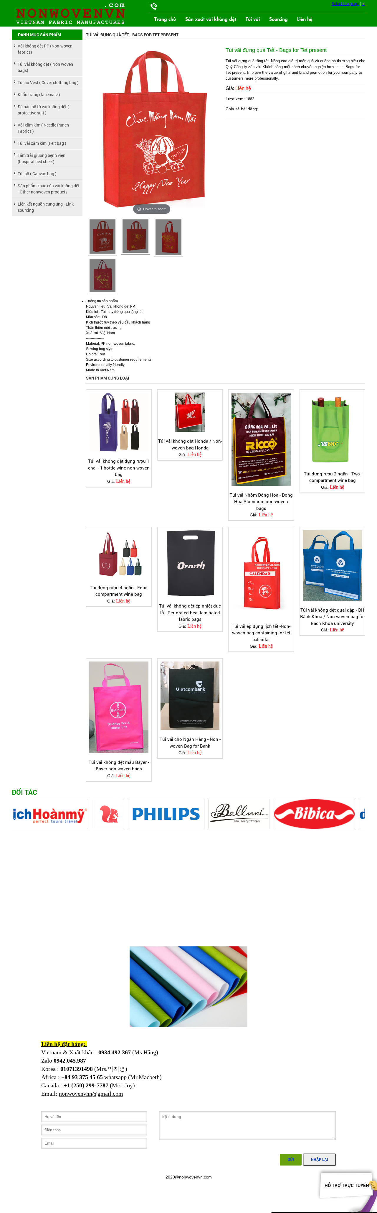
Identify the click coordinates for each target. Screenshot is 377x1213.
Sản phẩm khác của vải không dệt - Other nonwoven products (49, 189)
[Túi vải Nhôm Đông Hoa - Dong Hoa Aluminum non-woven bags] (261, 439)
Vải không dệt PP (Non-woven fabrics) (45, 49)
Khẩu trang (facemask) (39, 94)
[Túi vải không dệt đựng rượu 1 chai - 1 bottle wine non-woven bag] (118, 422)
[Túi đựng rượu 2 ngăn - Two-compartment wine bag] (332, 428)
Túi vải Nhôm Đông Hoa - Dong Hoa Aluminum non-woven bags (261, 501)
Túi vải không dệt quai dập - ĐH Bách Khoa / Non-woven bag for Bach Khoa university (332, 616)
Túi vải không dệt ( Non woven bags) (45, 67)
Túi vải (253, 18)
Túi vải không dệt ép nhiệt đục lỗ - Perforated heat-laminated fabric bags (190, 612)
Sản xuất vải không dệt (210, 18)
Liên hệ (304, 18)
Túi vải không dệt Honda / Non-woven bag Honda (190, 444)
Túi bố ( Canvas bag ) (37, 173)
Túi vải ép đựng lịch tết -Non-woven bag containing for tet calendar (261, 632)
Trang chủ (165, 18)
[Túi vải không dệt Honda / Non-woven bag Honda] (190, 412)
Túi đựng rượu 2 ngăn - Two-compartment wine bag (332, 477)
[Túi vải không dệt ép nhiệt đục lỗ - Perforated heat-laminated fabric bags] (190, 563)
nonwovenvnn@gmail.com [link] (91, 1093)
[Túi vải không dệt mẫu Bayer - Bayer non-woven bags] (118, 707)
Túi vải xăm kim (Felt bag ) (42, 143)
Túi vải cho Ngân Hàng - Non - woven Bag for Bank (190, 742)
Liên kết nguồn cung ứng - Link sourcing (46, 207)
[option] (102, 236)
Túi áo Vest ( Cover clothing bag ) (48, 82)
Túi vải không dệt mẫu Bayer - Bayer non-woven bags (119, 765)
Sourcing (278, 18)
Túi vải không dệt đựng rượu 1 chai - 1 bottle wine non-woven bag (119, 467)
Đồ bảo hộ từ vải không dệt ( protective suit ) (43, 110)
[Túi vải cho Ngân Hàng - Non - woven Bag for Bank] (190, 696)
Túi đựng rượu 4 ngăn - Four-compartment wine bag (119, 591)
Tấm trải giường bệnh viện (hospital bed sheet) (41, 158)
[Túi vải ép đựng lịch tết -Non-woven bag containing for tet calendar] (261, 573)
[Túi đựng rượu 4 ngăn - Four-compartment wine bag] (118, 554)
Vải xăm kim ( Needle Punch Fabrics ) (43, 128)
